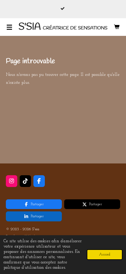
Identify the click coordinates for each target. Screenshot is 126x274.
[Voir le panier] (116, 27)
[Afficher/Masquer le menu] (9, 27)
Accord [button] (104, 254)
